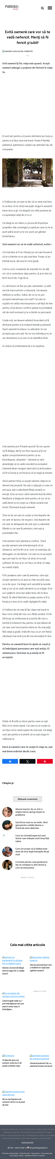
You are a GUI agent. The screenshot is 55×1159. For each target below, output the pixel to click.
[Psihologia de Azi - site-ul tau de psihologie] (11, 8)
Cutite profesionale (46, 1153)
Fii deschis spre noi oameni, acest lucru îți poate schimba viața (11, 1063)
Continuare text (27, 1142)
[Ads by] (11, 188)
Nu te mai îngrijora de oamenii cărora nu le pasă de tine (13, 1102)
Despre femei (35, 1153)
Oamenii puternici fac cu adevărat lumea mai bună (41, 1065)
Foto (27, 55)
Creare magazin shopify (16, 1155)
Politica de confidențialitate (10, 1153)
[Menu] (50, 7)
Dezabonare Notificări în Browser (35, 1155)
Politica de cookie (25, 1153)
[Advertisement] (27, 105)
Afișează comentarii (27, 799)
